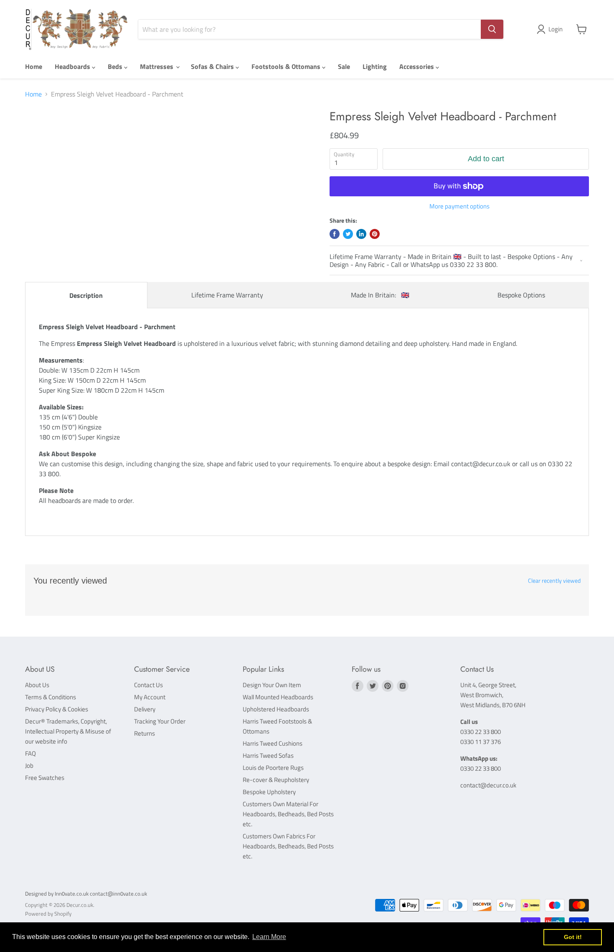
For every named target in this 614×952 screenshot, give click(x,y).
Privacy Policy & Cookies (56, 709)
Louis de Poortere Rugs (273, 767)
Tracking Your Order (159, 721)
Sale (344, 66)
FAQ (30, 753)
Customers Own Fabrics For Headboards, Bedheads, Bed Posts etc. (288, 846)
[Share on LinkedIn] (361, 234)
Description (86, 295)
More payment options (459, 206)
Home (33, 66)
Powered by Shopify (48, 913)
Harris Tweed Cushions (272, 743)
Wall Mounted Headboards (278, 697)
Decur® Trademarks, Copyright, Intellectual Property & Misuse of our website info (68, 731)
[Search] (492, 29)
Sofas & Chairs (213, 66)
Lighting (375, 66)
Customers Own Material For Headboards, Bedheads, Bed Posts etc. (288, 814)
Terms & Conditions (50, 697)
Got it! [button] (573, 937)
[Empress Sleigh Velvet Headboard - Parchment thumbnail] (45, 133)
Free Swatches (44, 777)
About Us (37, 685)
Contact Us (148, 685)
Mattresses (157, 66)
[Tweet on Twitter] (348, 234)
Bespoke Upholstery (269, 792)
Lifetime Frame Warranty (227, 295)
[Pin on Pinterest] (375, 234)
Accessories (417, 66)
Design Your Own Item (272, 685)
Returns (144, 733)
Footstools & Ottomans (286, 66)
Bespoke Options (521, 295)
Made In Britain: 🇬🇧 (380, 295)
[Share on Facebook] (335, 234)
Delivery (144, 709)
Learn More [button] (269, 936)
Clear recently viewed (554, 580)
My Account (149, 697)
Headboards (73, 66)
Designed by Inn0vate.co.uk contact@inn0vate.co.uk (86, 893)
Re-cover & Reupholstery (276, 779)
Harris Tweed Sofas (268, 755)
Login (555, 29)
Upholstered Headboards (276, 709)
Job (29, 765)
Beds (116, 66)
